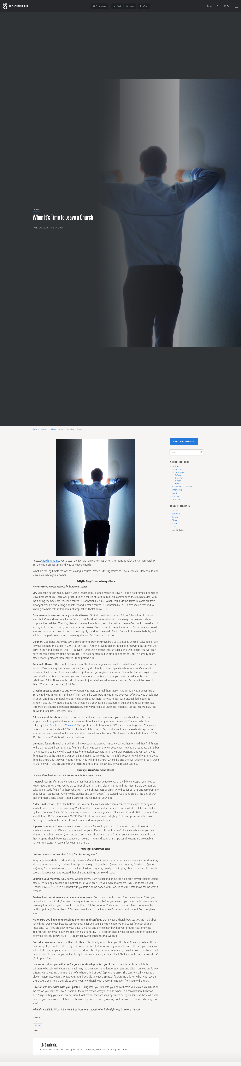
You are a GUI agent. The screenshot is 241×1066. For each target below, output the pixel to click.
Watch (145, 6)
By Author (179, 478)
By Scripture (179, 472)
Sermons (176, 499)
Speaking (210, 6)
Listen (131, 6)
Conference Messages (182, 486)
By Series (178, 475)
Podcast (175, 496)
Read (118, 6)
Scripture (176, 513)
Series (175, 516)
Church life (37, 1025)
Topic (174, 520)
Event (174, 523)
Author (175, 510)
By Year (178, 481)
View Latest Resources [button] (183, 441)
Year (174, 526)
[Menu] (236, 6)
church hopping (50, 560)
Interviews (177, 489)
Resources (43, 429)
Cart (228, 6)
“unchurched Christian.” (63, 725)
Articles (36, 209)
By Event (178, 483)
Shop (219, 6)
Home (35, 429)
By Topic (178, 469)
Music (175, 493)
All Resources (101, 6)
